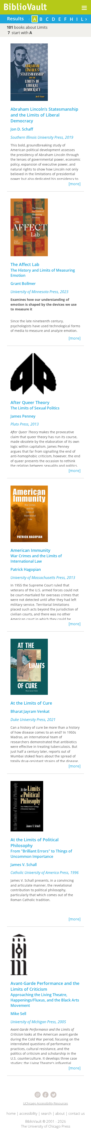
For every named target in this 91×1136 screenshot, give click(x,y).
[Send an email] (38, 1094)
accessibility (28, 1113)
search (46, 1113)
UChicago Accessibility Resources (45, 1103)
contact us (76, 1113)
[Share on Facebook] (46, 1094)
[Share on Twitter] (53, 1094)
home (11, 1113)
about (60, 1113)
